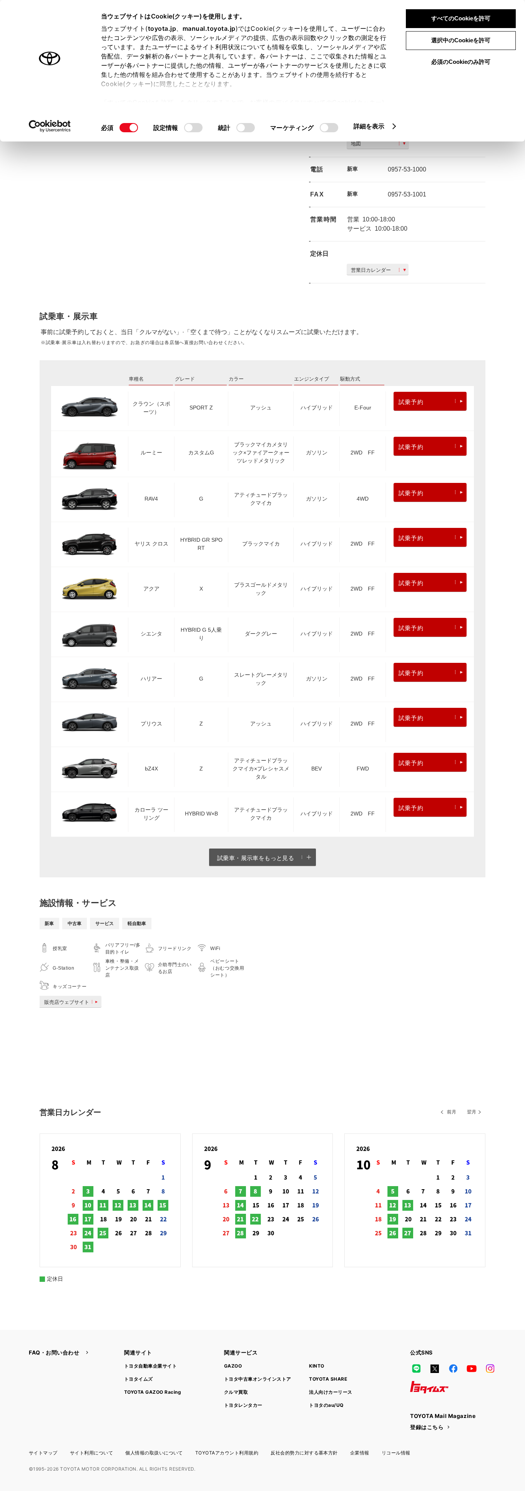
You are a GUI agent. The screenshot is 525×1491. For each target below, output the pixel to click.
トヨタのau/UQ (326, 1405)
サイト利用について (91, 1453)
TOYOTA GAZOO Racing (152, 1392)
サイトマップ (43, 1453)
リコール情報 (396, 1453)
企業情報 (359, 1453)
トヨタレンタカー (243, 1405)
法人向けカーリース (330, 1392)
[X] (435, 1369)
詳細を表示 (369, 126)
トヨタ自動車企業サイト (150, 1366)
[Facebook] (453, 1369)
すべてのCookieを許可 (460, 18)
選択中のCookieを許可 (460, 40)
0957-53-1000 (407, 169)
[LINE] (416, 1369)
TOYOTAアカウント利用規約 (226, 1453)
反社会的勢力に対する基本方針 (304, 1453)
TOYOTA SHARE (328, 1379)
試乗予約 (411, 402)
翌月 (471, 1112)
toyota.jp (162, 28)
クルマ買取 (236, 1392)
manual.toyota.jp (209, 28)
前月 (451, 1112)
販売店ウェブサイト (66, 1002)
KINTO (316, 1366)
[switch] (193, 127)
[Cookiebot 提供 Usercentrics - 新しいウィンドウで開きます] (49, 126)
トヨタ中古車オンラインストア (257, 1379)
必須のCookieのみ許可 (460, 61)
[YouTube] (471, 1369)
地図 (356, 143)
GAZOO (233, 1366)
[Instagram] (490, 1369)
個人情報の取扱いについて (154, 1453)
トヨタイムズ (138, 1379)
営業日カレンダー (371, 270)
